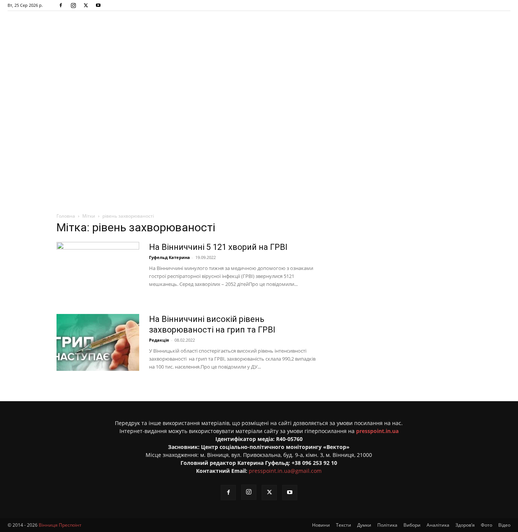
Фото (486, 525)
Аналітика (438, 525)
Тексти (343, 525)
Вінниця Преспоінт (60, 525)
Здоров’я (465, 525)
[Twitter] (85, 5)
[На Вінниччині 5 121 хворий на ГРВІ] (98, 270)
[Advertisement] (259, 108)
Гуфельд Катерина (169, 257)
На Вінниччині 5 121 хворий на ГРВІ (218, 247)
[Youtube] (98, 5)
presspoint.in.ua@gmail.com (285, 470)
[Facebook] (60, 5)
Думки (364, 525)
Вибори (412, 525)
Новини (321, 525)
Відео (504, 525)
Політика (387, 525)
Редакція (159, 340)
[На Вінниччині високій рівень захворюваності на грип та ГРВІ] (98, 342)
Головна (66, 216)
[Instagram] (73, 5)
